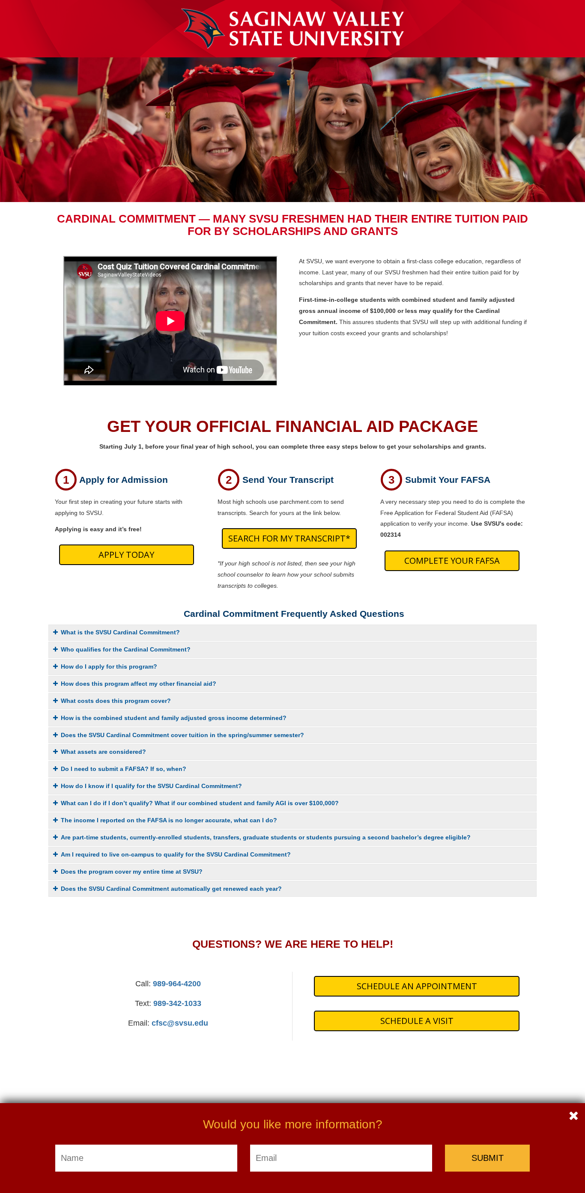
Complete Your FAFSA (452, 560)
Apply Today (126, 554)
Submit (488, 1158)
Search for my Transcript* (289, 538)
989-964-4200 (177, 983)
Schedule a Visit (417, 1020)
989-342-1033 (177, 1003)
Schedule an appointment (417, 986)
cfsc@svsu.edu (180, 1023)
